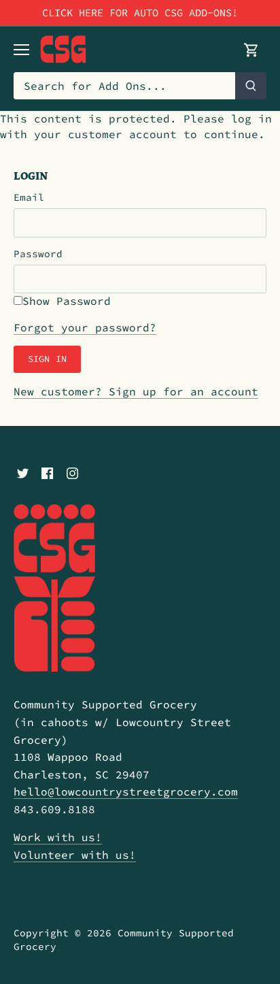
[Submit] (250, 85)
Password (38, 254)
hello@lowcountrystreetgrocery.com (126, 791)
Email (29, 197)
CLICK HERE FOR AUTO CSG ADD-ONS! (140, 12)
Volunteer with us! (75, 855)
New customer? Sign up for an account (136, 391)
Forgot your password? (85, 327)
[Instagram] (72, 471)
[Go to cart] (251, 49)
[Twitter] (23, 471)
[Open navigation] (21, 49)
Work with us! (58, 837)
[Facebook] (47, 471)
